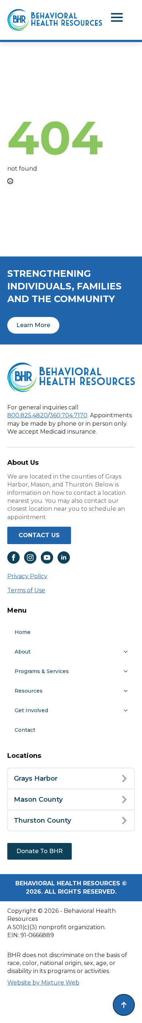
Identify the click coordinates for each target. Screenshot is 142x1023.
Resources (29, 691)
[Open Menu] (117, 17)
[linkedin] (64, 557)
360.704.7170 (68, 415)
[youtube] (47, 557)
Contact (25, 730)
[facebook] (13, 557)
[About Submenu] (128, 651)
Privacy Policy (27, 576)
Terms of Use (26, 590)
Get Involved (31, 710)
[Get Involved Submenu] (128, 710)
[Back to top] (124, 1005)
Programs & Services (42, 671)
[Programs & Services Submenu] (128, 671)
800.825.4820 (27, 415)
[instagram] (30, 557)
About (23, 651)
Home (23, 632)
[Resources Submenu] (128, 691)
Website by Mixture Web (43, 982)
